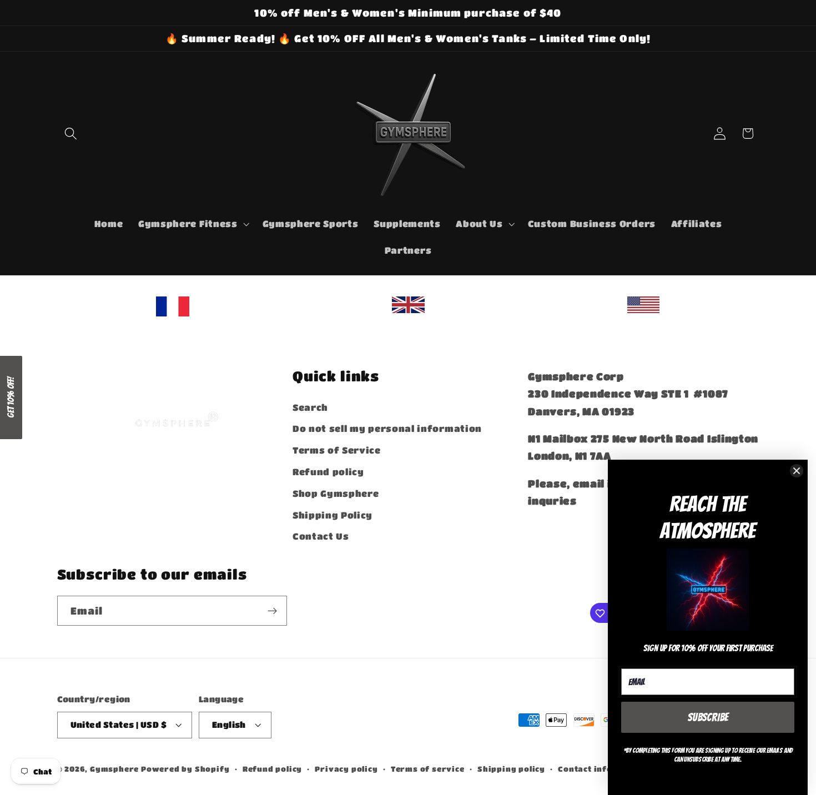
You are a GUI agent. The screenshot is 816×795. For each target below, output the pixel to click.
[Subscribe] (272, 611)
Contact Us (321, 536)
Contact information (603, 769)
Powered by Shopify (185, 769)
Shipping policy (511, 769)
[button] (71, 133)
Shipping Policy (332, 514)
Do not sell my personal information (387, 428)
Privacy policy (346, 769)
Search (310, 406)
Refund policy (328, 471)
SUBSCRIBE (708, 717)
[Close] (796, 470)
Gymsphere (114, 769)
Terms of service (428, 769)
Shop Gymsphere (336, 492)
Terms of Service (337, 450)
